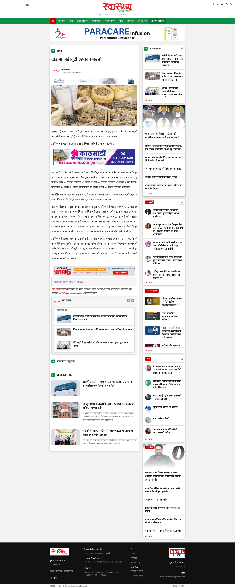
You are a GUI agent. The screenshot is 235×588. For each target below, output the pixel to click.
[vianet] (94, 275)
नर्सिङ (121, 21)
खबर (71, 21)
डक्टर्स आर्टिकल (82, 21)
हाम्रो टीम (53, 578)
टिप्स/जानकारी (158, 21)
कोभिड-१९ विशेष (137, 571)
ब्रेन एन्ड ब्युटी (142, 21)
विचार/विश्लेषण (110, 21)
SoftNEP (182, 586)
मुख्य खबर (61, 21)
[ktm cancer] (94, 167)
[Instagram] (226, 4)
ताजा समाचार (155, 48)
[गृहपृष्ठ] (53, 21)
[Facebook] (214, 4)
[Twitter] (218, 4)
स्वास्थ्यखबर (55, 289)
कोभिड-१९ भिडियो (137, 576)
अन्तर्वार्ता (130, 21)
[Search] (231, 4)
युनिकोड (134, 558)
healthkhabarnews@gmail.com (71, 293)
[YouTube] (222, 4)
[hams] (94, 83)
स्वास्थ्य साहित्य (136, 563)
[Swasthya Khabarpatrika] (117, 7)
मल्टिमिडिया (96, 21)
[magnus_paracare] (117, 40)
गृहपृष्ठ (133, 553)
